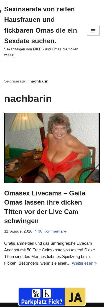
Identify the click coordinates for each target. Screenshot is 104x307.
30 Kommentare (52, 231)
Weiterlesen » (84, 263)
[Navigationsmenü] (93, 30)
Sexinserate (14, 81)
